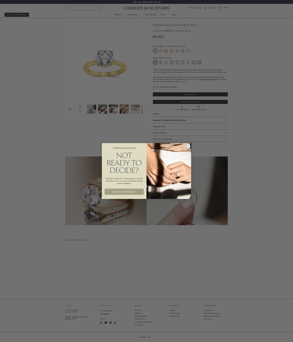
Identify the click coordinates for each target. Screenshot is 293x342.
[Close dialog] (188, 146)
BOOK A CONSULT (124, 191)
